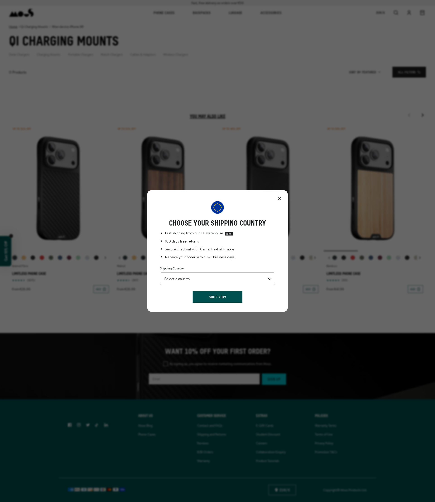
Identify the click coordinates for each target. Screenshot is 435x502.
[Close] (280, 198)
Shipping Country (172, 268)
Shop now (217, 296)
